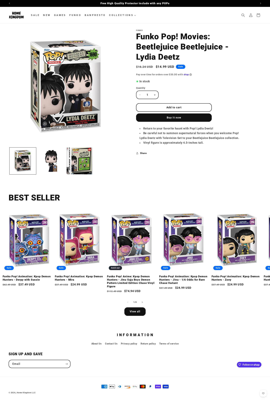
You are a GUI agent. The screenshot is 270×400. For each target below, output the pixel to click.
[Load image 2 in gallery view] (51, 161)
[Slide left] (127, 302)
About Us (96, 343)
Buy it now (174, 117)
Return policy (148, 343)
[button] (122, 15)
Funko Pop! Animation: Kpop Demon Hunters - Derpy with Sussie (27, 278)
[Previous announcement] (9, 3)
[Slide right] (142, 302)
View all (135, 311)
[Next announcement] (260, 3)
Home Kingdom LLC (26, 393)
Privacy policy (129, 343)
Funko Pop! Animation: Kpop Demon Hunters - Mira (79, 278)
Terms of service (169, 343)
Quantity (140, 88)
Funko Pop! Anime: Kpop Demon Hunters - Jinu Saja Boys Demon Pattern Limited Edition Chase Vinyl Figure (130, 281)
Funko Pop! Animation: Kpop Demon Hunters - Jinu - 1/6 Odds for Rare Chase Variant (183, 280)
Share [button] (143, 153)
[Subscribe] (66, 364)
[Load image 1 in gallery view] (23, 161)
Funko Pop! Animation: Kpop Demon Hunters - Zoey (236, 278)
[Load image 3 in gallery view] (79, 161)
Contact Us (111, 343)
